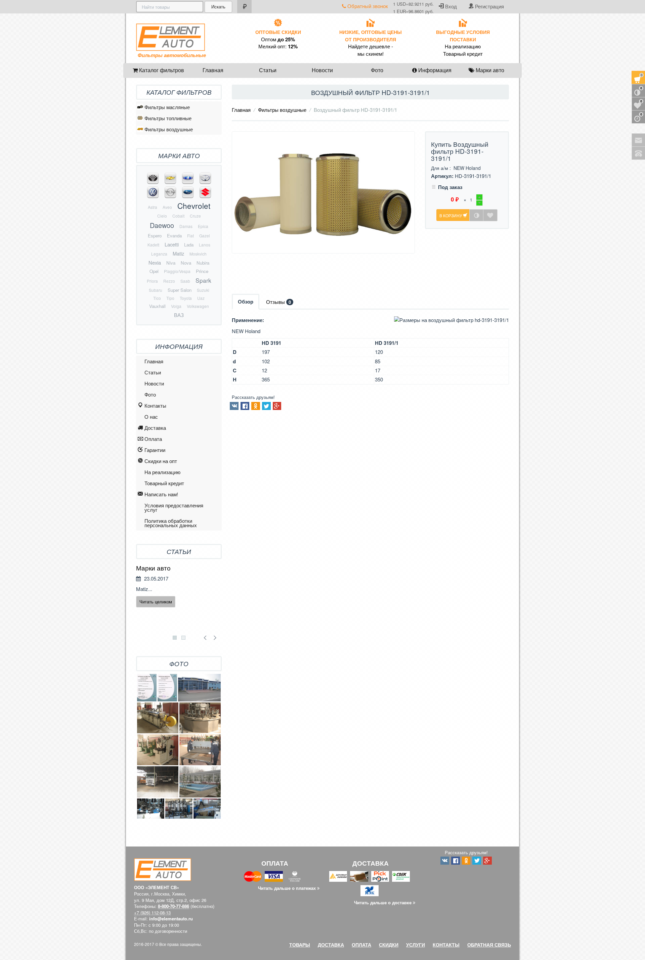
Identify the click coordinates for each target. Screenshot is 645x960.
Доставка (155, 427)
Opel (154, 271)
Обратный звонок (367, 5)
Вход (450, 6)
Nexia (154, 262)
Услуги (415, 944)
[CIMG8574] (207, 808)
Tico (157, 298)
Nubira (203, 263)
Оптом (278, 39)
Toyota (186, 298)
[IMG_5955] (157, 749)
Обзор (245, 301)
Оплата (153, 438)
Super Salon (179, 290)
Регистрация (489, 6)
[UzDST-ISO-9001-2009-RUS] (147, 687)
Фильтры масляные (167, 106)
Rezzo (169, 281)
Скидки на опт (160, 460)
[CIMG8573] (150, 808)
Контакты (155, 405)
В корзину (451, 215)
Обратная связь (489, 944)
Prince (202, 271)
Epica (203, 226)
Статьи (267, 70)
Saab (185, 281)
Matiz (178, 253)
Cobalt (178, 216)
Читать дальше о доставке (383, 902)
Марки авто (489, 70)
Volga (176, 306)
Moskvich (198, 254)
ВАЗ (179, 314)
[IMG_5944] (157, 717)
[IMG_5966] (200, 749)
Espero (155, 235)
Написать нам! (161, 494)
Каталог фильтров (161, 70)
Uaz (201, 298)
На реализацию (463, 46)
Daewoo (162, 225)
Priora (152, 281)
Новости (322, 70)
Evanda (174, 235)
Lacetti (172, 244)
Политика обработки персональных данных (170, 523)
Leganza (159, 254)
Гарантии (154, 449)
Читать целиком (155, 601)
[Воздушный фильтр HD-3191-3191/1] (323, 192)
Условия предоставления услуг (173, 507)
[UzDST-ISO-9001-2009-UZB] (167, 687)
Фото (377, 70)
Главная (213, 70)
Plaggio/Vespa (177, 271)
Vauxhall (157, 306)
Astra (152, 207)
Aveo (167, 207)
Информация (434, 70)
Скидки (388, 944)
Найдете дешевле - (370, 46)
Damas (185, 226)
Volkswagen (198, 306)
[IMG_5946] (200, 717)
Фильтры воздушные (282, 109)
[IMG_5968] (157, 781)
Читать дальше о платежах (287, 888)
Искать (218, 6)
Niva (170, 263)
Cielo (162, 216)
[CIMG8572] (178, 808)
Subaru (155, 290)
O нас (151, 416)
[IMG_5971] (200, 781)
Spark (203, 280)
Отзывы (278, 301)
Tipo (170, 298)
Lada (189, 244)
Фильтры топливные (167, 118)
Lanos (204, 244)
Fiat (190, 235)
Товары (299, 944)
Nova (186, 263)
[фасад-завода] (199, 687)
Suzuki (203, 290)
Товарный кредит (463, 54)
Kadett (153, 244)
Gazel (204, 235)
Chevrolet (193, 205)
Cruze (195, 216)
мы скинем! (370, 54)
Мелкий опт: (278, 46)
